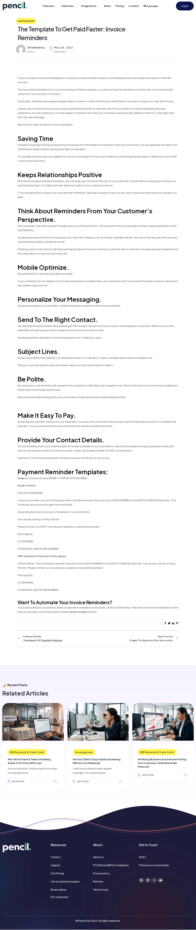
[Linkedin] (147, 880)
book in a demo (79, 611)
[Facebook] (141, 880)
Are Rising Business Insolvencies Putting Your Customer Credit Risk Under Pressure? (162, 763)
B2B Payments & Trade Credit (27, 752)
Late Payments (26, 20)
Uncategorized (84, 752)
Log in (184, 6)
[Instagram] (154, 880)
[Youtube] (160, 880)
